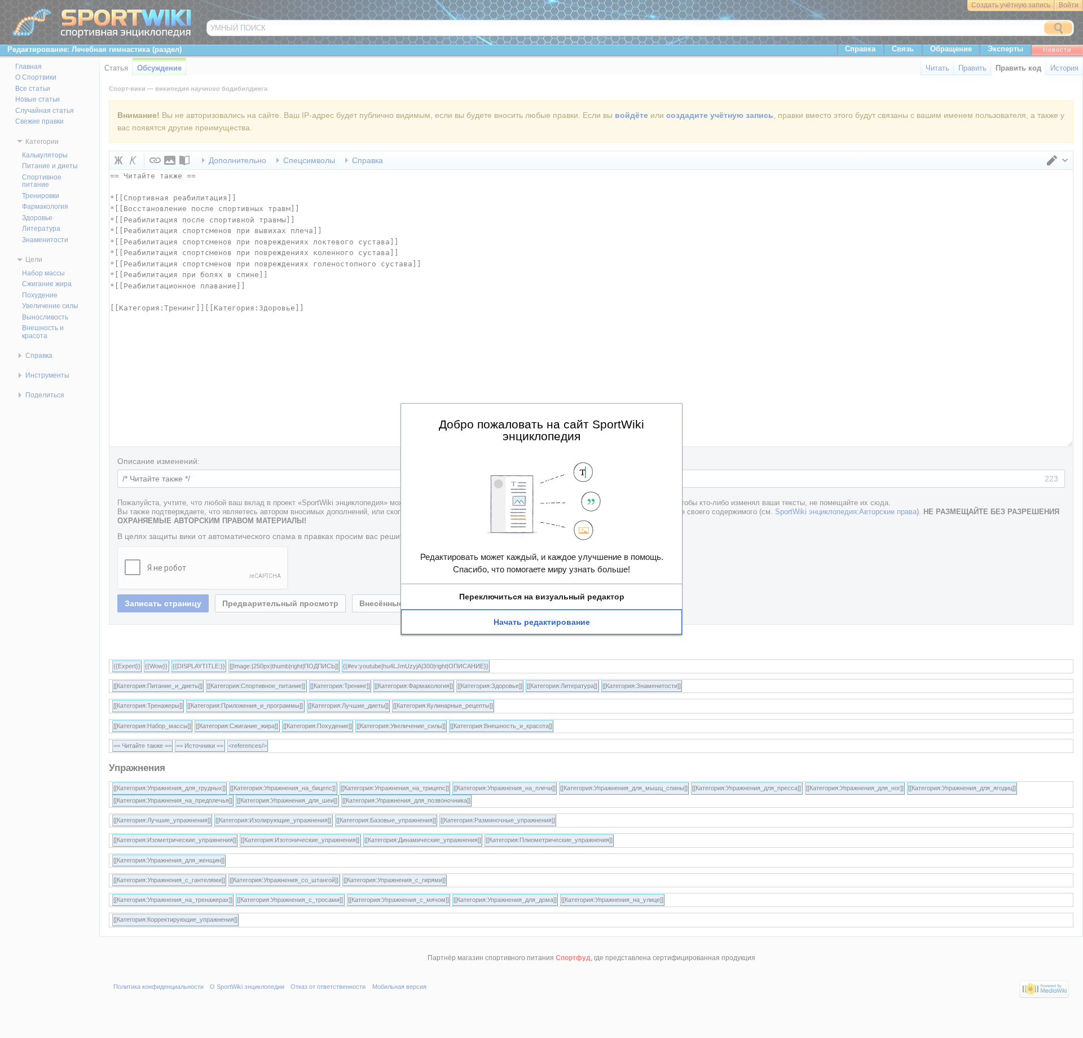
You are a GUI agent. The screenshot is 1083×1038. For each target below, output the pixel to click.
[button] (541, 596)
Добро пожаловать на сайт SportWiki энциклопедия (541, 430)
